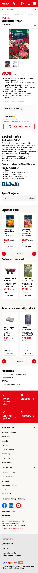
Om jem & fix (7, 467)
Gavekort (5, 445)
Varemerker (6, 458)
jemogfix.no (8, 539)
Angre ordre (6, 462)
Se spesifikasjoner (17, 102)
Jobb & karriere (7, 477)
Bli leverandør (7, 494)
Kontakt (5, 441)
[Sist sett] (35, 26)
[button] (17, 253)
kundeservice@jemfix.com (15, 528)
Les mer (5, 102)
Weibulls (6, 18)
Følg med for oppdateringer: (15, 499)
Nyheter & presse (8, 473)
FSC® (4, 490)
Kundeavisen (7, 437)
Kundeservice (8, 427)
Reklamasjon (7, 454)
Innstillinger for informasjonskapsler (12, 554)
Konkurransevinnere (9, 485)
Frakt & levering (8, 450)
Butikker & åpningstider (11, 433)
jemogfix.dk (8, 544)
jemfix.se (7, 548)
